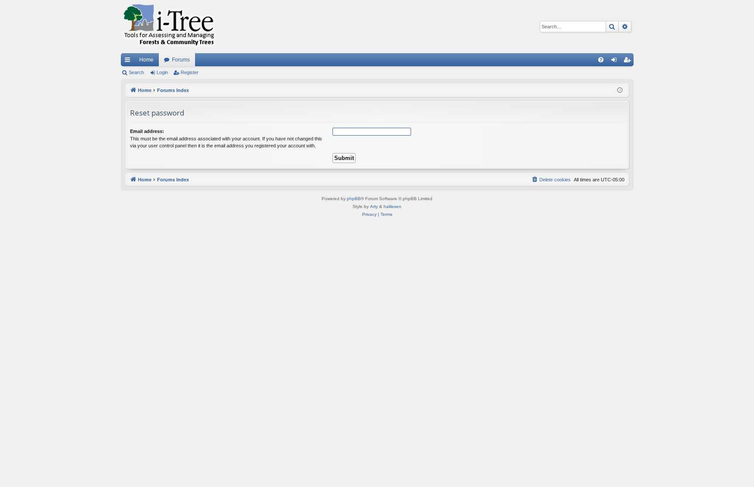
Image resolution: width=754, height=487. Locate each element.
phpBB (354, 198)
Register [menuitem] (629, 61)
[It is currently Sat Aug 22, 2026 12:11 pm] (620, 90)
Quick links (129, 61)
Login (162, 72)
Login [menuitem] (615, 61)
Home (146, 60)
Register (190, 72)
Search (136, 72)
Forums (181, 60)
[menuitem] (600, 59)
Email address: (147, 131)
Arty (374, 206)
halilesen (392, 206)
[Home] (169, 26)
